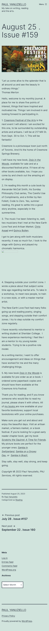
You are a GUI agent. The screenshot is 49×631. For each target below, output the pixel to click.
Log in (5, 558)
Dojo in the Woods (29, 373)
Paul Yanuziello (14, 4)
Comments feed (9, 566)
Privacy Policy (8, 616)
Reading (18, 500)
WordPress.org (9, 570)
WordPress (27, 621)
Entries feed (7, 562)
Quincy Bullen (21, 230)
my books (10, 406)
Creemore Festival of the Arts (20, 120)
